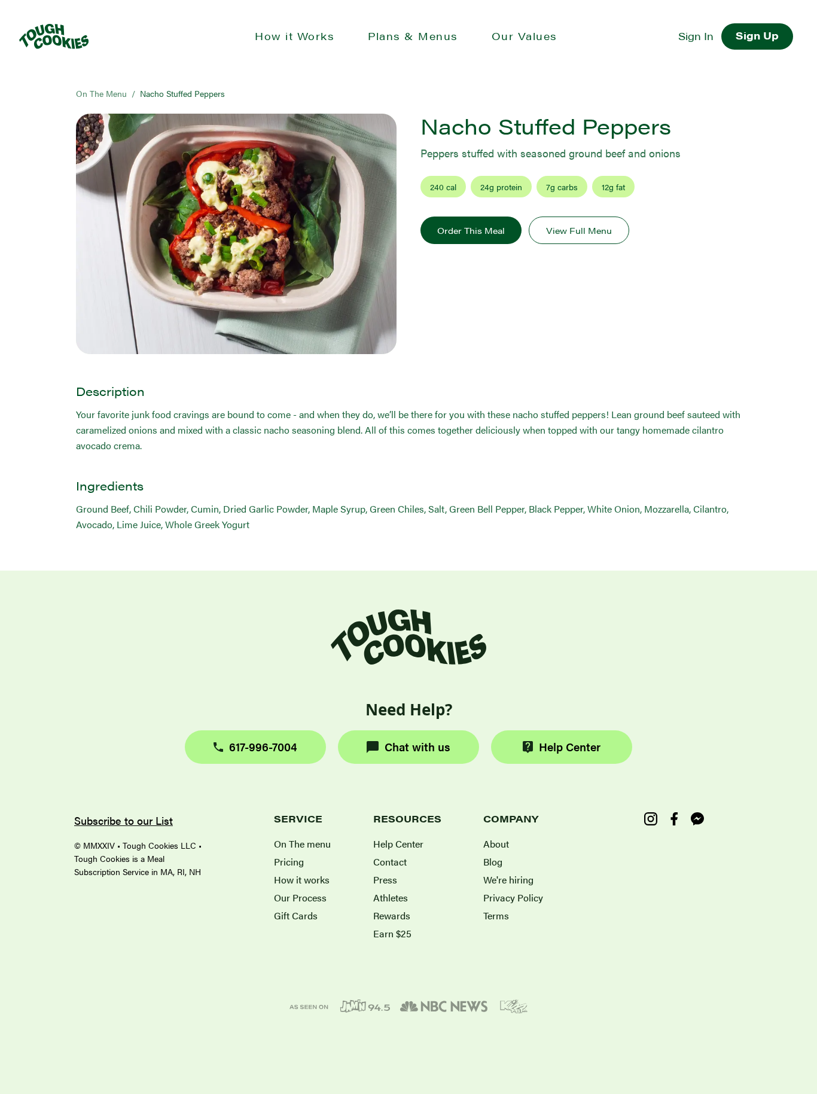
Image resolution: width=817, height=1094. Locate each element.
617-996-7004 (263, 747)
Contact (390, 862)
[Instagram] (651, 819)
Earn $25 (392, 933)
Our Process (300, 897)
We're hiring (508, 879)
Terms (496, 915)
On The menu (302, 844)
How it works (302, 879)
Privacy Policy (513, 897)
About (496, 844)
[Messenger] (697, 819)
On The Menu (101, 93)
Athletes (390, 897)
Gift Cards (296, 915)
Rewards (391, 915)
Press (385, 879)
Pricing (289, 862)
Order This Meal (471, 230)
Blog (492, 862)
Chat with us (417, 747)
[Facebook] (674, 819)
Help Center (569, 747)
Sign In (696, 36)
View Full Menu (579, 230)
